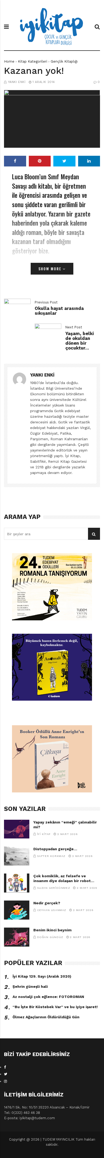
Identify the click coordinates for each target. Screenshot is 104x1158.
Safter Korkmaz (51, 856)
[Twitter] (5, 1074)
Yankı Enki (17, 82)
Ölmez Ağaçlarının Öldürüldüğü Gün (46, 1017)
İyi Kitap (43, 834)
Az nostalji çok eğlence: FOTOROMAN (48, 996)
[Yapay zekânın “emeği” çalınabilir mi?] (16, 829)
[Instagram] (5, 1081)
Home (9, 61)
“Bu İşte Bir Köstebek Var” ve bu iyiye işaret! (55, 1007)
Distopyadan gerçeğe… (55, 849)
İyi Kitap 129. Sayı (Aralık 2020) (42, 976)
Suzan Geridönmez (53, 888)
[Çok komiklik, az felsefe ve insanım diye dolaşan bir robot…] (16, 883)
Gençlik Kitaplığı (64, 61)
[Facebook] (5, 1067)
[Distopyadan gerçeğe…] (16, 855)
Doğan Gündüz (50, 937)
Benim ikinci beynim (52, 930)
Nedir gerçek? (46, 903)
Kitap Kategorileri (32, 61)
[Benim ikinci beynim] (16, 937)
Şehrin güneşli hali (30, 986)
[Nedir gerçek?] (16, 910)
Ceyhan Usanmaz (51, 910)
